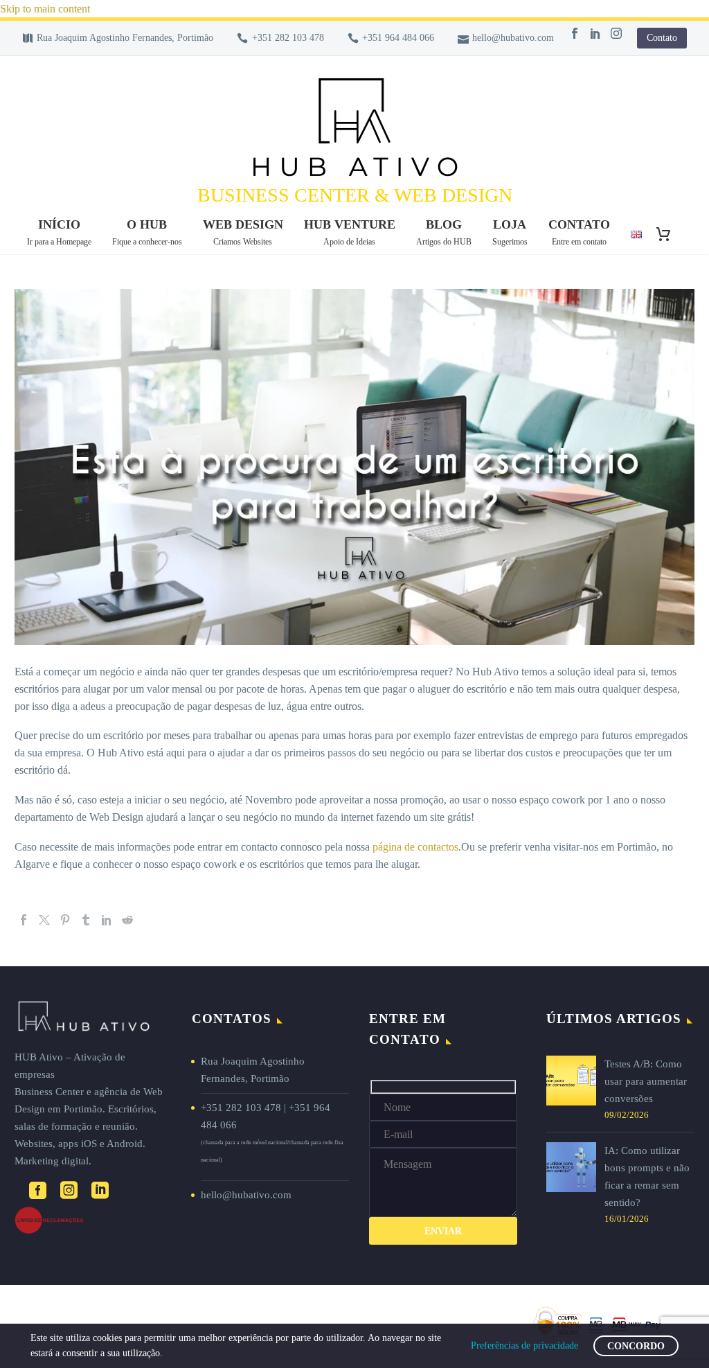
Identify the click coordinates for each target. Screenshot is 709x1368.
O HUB (147, 232)
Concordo (636, 1346)
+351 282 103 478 (288, 38)
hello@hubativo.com (513, 38)
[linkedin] (100, 1190)
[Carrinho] (669, 234)
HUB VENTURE (349, 232)
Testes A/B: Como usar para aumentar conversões (645, 1081)
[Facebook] (574, 33)
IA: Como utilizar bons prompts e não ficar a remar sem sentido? (647, 1176)
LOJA (510, 232)
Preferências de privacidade (524, 1345)
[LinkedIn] (595, 33)
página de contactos (415, 847)
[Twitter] (44, 919)
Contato (662, 38)
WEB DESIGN (243, 232)
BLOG (444, 232)
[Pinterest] (65, 919)
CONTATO (579, 232)
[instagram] (69, 1190)
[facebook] (37, 1190)
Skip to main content (45, 9)
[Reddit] (127, 919)
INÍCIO (59, 232)
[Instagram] (616, 33)
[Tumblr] (85, 919)
